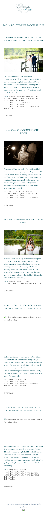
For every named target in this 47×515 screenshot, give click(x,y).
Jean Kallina (9, 479)
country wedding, (30, 96)
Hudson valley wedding (31, 283)
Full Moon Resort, (12, 98)
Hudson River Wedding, (14, 100)
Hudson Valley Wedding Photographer (21, 198)
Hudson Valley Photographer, (17, 102)
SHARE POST (8, 116)
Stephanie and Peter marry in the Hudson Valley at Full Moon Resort (23, 39)
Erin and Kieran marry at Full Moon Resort (23, 221)
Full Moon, (27, 192)
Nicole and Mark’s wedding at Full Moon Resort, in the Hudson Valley (23, 409)
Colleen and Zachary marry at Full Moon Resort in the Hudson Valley (23, 307)
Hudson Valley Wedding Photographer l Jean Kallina (21, 107)
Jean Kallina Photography (15, 386)
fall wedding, (15, 192)
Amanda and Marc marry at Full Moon (23, 131)
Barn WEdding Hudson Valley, (22, 281)
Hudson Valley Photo (24, 504)
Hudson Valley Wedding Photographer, (21, 384)
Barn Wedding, (15, 96)
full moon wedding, (30, 98)
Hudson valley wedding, (14, 104)
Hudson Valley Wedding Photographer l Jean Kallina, (21, 476)
